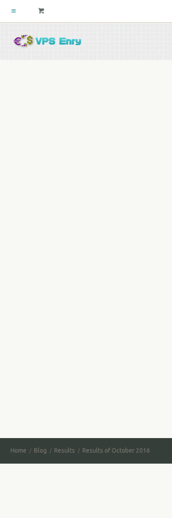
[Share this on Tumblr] (124, 216)
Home (18, 450)
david (26, 109)
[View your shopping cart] (41, 11)
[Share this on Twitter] (20, 216)
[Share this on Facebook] (41, 216)
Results (115, 109)
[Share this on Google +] (61, 216)
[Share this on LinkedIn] (82, 216)
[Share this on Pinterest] (103, 216)
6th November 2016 (69, 109)
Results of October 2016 (71, 94)
